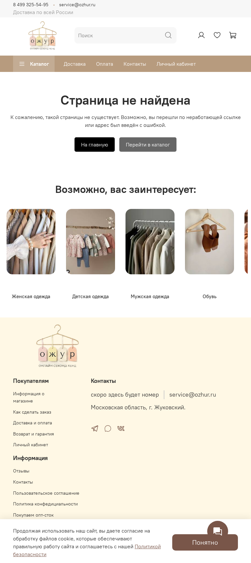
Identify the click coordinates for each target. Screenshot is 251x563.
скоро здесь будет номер (125, 394)
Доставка (75, 63)
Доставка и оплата (32, 423)
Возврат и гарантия (33, 434)
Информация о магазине (28, 397)
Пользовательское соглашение (46, 493)
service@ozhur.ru (77, 5)
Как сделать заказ (32, 412)
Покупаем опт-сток (33, 515)
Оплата (104, 63)
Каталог (39, 63)
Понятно (205, 542)
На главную (94, 144)
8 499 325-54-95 (30, 5)
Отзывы (21, 471)
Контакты (135, 63)
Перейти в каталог (148, 144)
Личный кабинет (176, 63)
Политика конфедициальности (45, 504)
